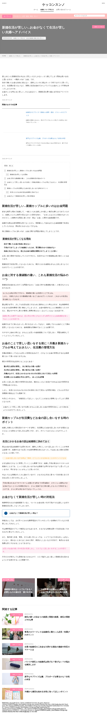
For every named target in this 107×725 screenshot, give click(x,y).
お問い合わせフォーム (63, 9)
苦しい (42, 38)
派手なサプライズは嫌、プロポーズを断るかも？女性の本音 (45, 138)
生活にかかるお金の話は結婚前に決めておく (22, 192)
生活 (38, 38)
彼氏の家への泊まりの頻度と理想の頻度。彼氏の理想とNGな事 (47, 618)
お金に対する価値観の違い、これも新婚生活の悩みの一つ (25, 178)
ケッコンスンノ (53, 4)
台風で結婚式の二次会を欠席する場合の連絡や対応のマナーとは (47, 648)
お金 (27, 38)
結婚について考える (47, 9)
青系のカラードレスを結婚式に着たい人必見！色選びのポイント (47, 633)
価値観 (31, 38)
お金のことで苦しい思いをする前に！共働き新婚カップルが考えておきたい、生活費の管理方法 (35, 184)
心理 (23, 16)
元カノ (36, 16)
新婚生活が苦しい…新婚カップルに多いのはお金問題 (23, 170)
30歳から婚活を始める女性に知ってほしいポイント (46, 692)
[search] (103, 16)
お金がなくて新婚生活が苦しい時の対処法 (20, 196)
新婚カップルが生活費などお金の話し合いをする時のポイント (26, 188)
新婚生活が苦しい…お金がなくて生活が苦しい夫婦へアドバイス (42, 56)
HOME (4, 56)
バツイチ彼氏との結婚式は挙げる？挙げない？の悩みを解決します (47, 663)
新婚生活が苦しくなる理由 (16, 174)
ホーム (36, 9)
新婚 (27, 16)
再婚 (31, 16)
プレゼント (17, 16)
